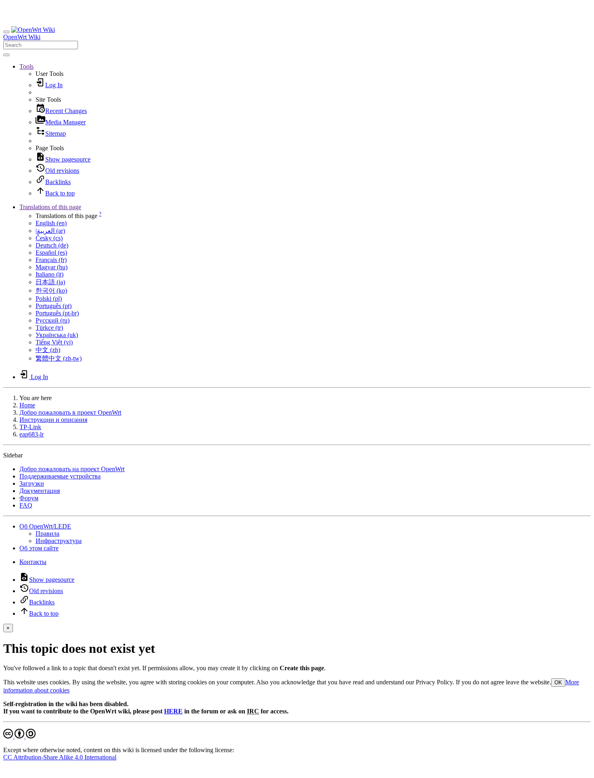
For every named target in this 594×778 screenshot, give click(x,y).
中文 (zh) (48, 349)
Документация (39, 490)
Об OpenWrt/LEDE (45, 526)
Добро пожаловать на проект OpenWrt (71, 469)
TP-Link (30, 427)
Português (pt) (54, 305)
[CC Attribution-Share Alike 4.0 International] (19, 736)
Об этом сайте (39, 548)
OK (558, 682)
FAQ (25, 505)
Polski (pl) (49, 298)
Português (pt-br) (57, 313)
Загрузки (31, 483)
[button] (26, 66)
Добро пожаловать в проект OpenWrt (70, 412)
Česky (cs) (49, 238)
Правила (47, 533)
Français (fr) (51, 259)
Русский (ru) (53, 320)
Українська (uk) (57, 334)
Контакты (32, 561)
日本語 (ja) (50, 282)
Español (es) (51, 252)
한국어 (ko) (51, 290)
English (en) (51, 223)
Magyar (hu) (51, 267)
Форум (28, 498)
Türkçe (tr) (49, 327)
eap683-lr (31, 434)
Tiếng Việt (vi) (54, 342)
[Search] (6, 55)
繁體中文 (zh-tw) (59, 358)
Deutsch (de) (52, 245)
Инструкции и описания (53, 419)
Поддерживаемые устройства (60, 476)
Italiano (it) (49, 274)
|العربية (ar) (50, 230)
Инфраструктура (59, 540)
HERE (173, 711)
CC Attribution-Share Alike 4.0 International (59, 757)
